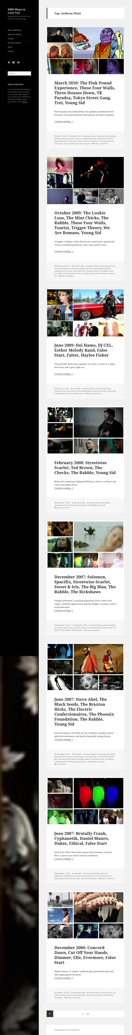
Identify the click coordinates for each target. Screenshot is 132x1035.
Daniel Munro (69, 876)
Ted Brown (73, 505)
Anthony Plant (103, 136)
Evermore (81, 995)
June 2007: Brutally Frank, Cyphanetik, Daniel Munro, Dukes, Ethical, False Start (81, 838)
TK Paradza (58, 143)
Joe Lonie (76, 878)
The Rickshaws (76, 630)
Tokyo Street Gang (71, 143)
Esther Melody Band (85, 391)
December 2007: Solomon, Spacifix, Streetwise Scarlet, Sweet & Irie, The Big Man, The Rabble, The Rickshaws (85, 584)
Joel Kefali (99, 995)
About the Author (14, 34)
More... (25, 102)
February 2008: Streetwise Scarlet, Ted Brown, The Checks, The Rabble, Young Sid (85, 467)
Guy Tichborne (64, 268)
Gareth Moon (79, 757)
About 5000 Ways (14, 30)
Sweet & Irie (107, 628)
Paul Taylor (58, 997)
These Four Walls (75, 141)
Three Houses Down (91, 141)
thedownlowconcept (89, 878)
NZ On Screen (66, 271)
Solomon (77, 628)
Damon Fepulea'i (109, 625)
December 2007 (81, 625)
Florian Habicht (68, 757)
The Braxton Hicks (97, 759)
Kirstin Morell (91, 757)
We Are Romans (102, 273)
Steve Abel (62, 759)
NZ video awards (14, 43)
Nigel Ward (101, 138)
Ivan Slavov (75, 268)
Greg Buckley (86, 138)
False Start (97, 391)
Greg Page (111, 391)
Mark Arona (79, 393)
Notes (10, 47)
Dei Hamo (66, 391)
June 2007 (77, 754)
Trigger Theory (90, 273)
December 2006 (79, 992)
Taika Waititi (71, 759)
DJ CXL (73, 391)
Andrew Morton (90, 136)
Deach (77, 138)
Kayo (94, 138)
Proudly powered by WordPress (67, 1030)
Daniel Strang (105, 266)
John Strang (68, 628)
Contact (11, 51)
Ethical (83, 876)
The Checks (82, 505)
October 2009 (79, 266)
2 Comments (61, 764)
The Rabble (104, 271)
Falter (104, 391)
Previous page (50, 1013)
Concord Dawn (106, 992)
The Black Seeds (83, 759)
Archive (11, 38)
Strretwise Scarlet (95, 628)
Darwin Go (70, 138)
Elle (75, 995)
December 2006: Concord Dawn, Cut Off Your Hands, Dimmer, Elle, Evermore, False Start (85, 955)
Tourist (80, 273)
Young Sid (87, 143)
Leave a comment (101, 143)
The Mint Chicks (92, 271)
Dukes (77, 876)
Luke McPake (98, 268)
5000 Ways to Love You (16, 11)
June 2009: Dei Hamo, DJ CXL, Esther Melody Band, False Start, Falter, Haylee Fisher (83, 350)
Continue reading (64, 121)
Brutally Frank (102, 873)
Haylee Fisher (59, 393)
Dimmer (70, 995)
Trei (80, 143)
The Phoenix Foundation (77, 762)
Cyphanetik (58, 876)
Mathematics (108, 995)
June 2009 (76, 388)
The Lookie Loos (79, 271)
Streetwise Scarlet (61, 505)
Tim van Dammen (107, 141)
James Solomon (86, 268)
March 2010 (76, 136)
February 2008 (79, 503)
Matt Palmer (105, 503)
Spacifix (85, 628)
